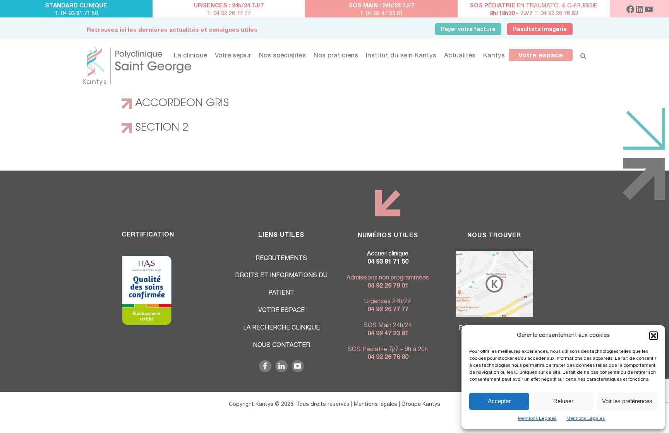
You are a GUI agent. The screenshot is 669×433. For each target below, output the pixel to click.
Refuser (563, 401)
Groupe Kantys (420, 404)
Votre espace (540, 56)
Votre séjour (233, 56)
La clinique (190, 56)
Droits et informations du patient (281, 285)
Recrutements (281, 259)
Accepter (499, 401)
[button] (653, 336)
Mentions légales (375, 404)
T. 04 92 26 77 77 (228, 14)
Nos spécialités (282, 56)
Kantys (494, 56)
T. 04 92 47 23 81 (381, 14)
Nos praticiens (336, 56)
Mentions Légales (537, 418)
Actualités (459, 56)
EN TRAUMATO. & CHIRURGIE (533, 6)
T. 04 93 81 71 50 (76, 14)
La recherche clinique (281, 328)
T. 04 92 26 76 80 (534, 14)
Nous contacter (281, 346)
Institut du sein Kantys (401, 56)
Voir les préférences (627, 401)
